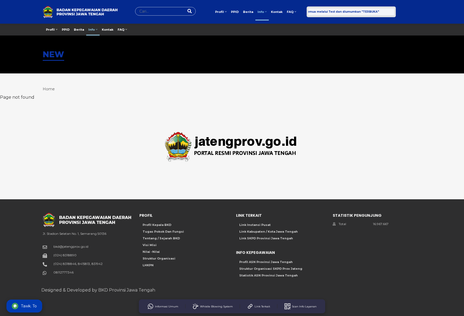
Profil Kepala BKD (157, 225)
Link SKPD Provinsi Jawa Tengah (266, 238)
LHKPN (148, 265)
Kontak (276, 12)
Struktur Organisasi (159, 258)
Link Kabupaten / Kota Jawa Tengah (268, 231)
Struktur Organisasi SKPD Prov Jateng (270, 269)
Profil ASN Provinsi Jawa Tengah (266, 262)
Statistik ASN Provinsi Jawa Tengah (268, 275)
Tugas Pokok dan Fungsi (163, 231)
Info (261, 12)
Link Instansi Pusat (255, 225)
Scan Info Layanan (304, 306)
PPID (235, 12)
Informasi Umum (166, 306)
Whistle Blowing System (216, 306)
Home (49, 89)
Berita (248, 12)
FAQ (290, 12)
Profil (220, 12)
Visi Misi (150, 245)
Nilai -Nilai (151, 252)
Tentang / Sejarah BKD (161, 238)
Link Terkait (262, 306)
